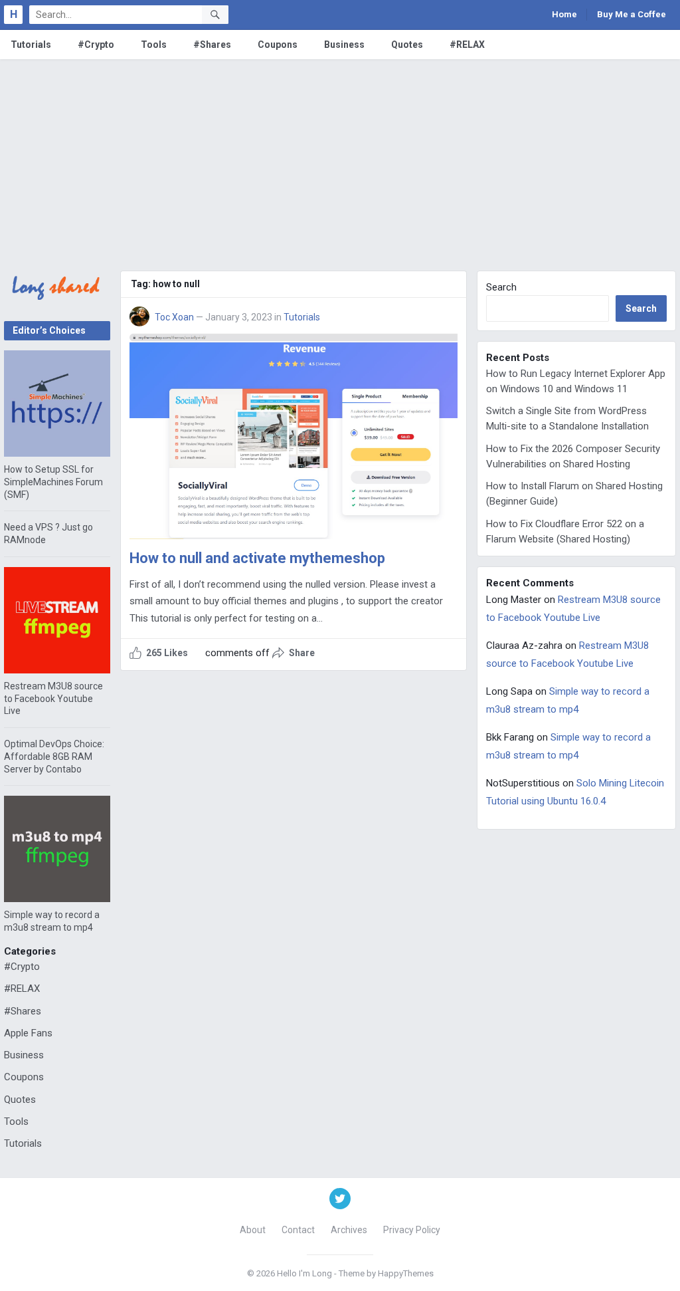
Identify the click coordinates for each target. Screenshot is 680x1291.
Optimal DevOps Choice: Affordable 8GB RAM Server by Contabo (54, 756)
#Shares (212, 44)
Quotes (407, 44)
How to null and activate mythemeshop (257, 558)
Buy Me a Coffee (631, 14)
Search (501, 287)
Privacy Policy (411, 1230)
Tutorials (31, 44)
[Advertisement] (340, 159)
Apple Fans (28, 1033)
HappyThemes (406, 1273)
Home (564, 14)
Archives (349, 1230)
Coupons (278, 44)
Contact (298, 1230)
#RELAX (467, 44)
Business (344, 44)
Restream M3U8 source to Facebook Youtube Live (53, 699)
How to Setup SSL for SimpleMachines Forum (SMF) (53, 482)
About (253, 1230)
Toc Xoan (174, 317)
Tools (154, 44)
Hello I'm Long (304, 1273)
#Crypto (96, 44)
